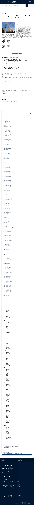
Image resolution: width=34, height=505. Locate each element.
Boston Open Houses (23, 73)
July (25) (7, 434)
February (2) (8, 309)
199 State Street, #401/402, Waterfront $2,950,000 (12, 67)
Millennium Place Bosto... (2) (7, 245)
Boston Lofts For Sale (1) (7, 158)
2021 (5, 350)
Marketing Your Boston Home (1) (8, 241)
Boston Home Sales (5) (7, 153)
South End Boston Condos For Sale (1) (8, 282)
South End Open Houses (8, 74)
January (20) (8, 427)
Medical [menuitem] (9, 494)
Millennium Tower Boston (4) (7, 246)
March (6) (7, 354)
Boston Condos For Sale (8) (7, 148)
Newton (8, 46)
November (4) (8, 347)
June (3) (7, 328)
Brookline (3, 46)
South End (8, 39)
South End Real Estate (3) (7, 289)
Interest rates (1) (6, 222)
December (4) (8, 336)
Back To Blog (4, 13)
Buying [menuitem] (3, 494)
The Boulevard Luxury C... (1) (7, 290)
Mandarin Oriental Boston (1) (7, 239)
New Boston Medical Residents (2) (8, 250)
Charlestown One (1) (6, 204)
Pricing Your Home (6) (6, 255)
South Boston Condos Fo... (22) (8, 271)
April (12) (7, 396)
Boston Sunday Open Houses (21, 77)
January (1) (7, 352)
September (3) (8, 362)
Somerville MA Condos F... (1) (7, 264)
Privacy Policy (12, 101)
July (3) (7, 315)
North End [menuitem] (11, 481)
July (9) (7, 400)
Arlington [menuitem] (18, 482)
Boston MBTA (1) (6, 162)
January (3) (7, 322)
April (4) (7, 311)
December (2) (8, 380)
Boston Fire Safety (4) (6, 149)
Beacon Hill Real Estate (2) (7, 139)
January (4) (7, 307)
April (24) (7, 431)
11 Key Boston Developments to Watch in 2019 (11, 61)
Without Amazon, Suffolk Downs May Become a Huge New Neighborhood (15, 60)
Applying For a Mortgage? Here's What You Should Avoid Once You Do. (13, 453)
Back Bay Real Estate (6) (7, 130)
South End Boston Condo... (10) (8, 280)
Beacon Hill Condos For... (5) (7, 135)
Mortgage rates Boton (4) (7, 248)
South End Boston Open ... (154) (8, 285)
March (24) (7, 430)
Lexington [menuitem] (18, 485)
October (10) (8, 404)
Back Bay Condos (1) (6, 125)
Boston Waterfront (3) (7, 190)
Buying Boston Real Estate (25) (8, 198)
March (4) (7, 310)
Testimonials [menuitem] (10, 496)
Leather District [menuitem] (12, 485)
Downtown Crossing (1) (7, 208)
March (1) (7, 342)
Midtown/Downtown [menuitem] (5, 485)
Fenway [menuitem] (11, 482)
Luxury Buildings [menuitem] (10, 495)
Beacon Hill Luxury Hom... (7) (7, 136)
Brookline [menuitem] (11, 486)
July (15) (7, 417)
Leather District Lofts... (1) (7, 226)
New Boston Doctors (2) (7, 249)
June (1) (7, 313)
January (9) (7, 393)
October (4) (7, 363)
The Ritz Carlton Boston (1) (7, 291)
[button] (27, 5)
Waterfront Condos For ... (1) (7, 295)
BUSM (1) (5, 191)
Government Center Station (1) (8, 216)
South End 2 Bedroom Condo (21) (8, 273)
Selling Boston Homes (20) (7, 259)
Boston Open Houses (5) (7, 167)
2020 (5, 367)
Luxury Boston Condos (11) (7, 231)
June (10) (7, 399)
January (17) (8, 410)
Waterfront (3, 41)
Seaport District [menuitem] (4, 487)
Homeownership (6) (6, 218)
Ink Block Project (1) (6, 221)
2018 (5, 391)
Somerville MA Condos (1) (7, 263)
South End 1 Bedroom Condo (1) (8, 272)
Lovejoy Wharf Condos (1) (7, 230)
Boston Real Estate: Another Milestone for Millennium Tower (11, 446)
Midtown (8, 40)
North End (3, 42)
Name (3, 83)
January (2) (7, 339)
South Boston (9, 42)
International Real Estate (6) (7, 223)
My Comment (4, 93)
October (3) (7, 333)
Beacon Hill (3, 40)
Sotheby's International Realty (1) (8, 267)
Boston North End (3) (6, 166)
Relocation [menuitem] (4, 496)
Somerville (8, 45)
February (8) (8, 394)
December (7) (8, 406)
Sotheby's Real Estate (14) (7, 268)
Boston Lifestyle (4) (6, 157)
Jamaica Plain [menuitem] (19, 486)
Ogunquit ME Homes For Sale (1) (8, 253)
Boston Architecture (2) (7, 143)
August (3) (7, 331)
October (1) (7, 318)
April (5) (7, 373)
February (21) (8, 411)
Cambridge (3, 45)
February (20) (8, 428)
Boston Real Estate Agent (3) (7, 171)
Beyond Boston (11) (6, 140)
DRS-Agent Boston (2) (6, 209)
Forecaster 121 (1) (6, 213)
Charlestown (4, 47)
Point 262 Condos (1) (6, 254)
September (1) (8, 378)
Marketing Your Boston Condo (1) (8, 240)
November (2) (8, 334)
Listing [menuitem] (3, 495)
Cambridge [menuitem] (11, 487)
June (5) (7, 358)
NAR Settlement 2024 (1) (9, 199)
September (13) (8, 420)
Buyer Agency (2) (6, 194)
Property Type (20, 460)
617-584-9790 (6, 471)
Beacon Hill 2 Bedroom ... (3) (7, 134)
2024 (5, 305)
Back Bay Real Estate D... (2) (7, 131)
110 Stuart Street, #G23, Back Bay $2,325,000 (11, 66)
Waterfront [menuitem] (4, 489)
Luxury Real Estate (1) (6, 236)
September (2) (8, 317)
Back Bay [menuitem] (3, 481)
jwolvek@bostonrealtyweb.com (9, 472)
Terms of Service (16, 101)
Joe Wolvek (4, 20)
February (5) (8, 323)
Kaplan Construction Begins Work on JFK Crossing (12, 59)
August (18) (7, 436)
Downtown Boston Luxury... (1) (7, 207)
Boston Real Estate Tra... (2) (7, 180)
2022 (5, 337)
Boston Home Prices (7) (7, 152)
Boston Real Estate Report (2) (7, 177)
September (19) (8, 437)
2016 (5, 425)
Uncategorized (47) (6, 294)
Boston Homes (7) (6, 154)
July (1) (7, 329)
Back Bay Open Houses (8, 73)
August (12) (7, 418)
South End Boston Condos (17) (8, 281)
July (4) (7, 359)
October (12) (8, 421)
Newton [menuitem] (18, 481)
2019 (5, 382)
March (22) (7, 412)
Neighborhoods (3, 460)
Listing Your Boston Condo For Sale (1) (9, 227)
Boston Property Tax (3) (7, 168)
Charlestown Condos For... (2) (7, 203)
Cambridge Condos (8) (7, 200)
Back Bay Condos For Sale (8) (7, 126)
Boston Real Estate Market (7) (7, 176)
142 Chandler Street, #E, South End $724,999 (11, 68)
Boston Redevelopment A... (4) (8, 182)
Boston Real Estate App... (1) (7, 172)
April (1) (7, 326)
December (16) (8, 441)
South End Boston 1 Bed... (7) (7, 277)
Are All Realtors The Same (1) (7, 121)
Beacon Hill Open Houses (15, 73)
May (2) (7, 344)
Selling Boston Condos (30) (7, 258)
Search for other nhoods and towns (7, 48)
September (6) (8, 332)
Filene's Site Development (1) (7, 212)
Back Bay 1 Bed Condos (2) (7, 122)
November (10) (8, 405)
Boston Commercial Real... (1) (7, 144)
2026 (5, 301)
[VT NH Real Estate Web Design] (26, 503)
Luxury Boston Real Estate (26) (8, 235)
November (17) (8, 439)
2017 (5, 408)
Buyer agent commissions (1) (7, 195)
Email (2, 86)
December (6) (8, 423)
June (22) (7, 433)
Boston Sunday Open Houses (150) (8, 189)
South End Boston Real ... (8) (7, 286)
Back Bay (3, 39)
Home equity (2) (6, 217)
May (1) (7, 327)
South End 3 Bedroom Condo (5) (8, 276)
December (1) (8, 365)
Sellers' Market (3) (6, 257)
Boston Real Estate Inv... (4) (7, 175)
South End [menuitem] (3, 482)
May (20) (7, 432)
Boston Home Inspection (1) (7, 150)
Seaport (8, 41)
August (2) (7, 316)
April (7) (7, 355)
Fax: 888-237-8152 (20, 497)
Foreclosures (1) (6, 214)
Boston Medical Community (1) (8, 163)
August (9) (7, 401)
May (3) (7, 312)
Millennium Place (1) (6, 244)
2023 (5, 320)
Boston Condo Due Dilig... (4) (7, 145)
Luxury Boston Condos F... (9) (7, 232)
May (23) (7, 415)
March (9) (7, 395)
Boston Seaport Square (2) (7, 186)
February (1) (7, 341)
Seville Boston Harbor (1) (7, 262)
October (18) (8, 438)
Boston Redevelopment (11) (7, 181)
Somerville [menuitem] (11, 489)
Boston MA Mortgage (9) (7, 159)
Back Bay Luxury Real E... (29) (7, 127)
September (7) (8, 402)
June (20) (7, 416)
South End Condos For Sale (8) (8, 287)
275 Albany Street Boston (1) (7, 120)
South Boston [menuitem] (4, 486)
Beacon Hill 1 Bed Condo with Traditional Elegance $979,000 (11, 451)
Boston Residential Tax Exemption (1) (8, 184)
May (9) (7, 397)
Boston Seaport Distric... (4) (7, 185)
